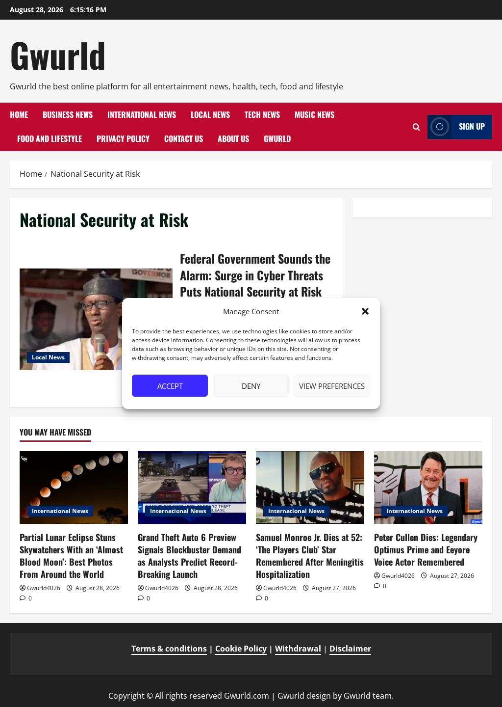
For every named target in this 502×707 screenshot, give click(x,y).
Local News (210, 114)
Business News (68, 114)
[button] (365, 311)
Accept (170, 386)
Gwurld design (304, 695)
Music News (314, 114)
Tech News (262, 114)
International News (141, 114)
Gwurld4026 (43, 588)
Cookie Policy (241, 648)
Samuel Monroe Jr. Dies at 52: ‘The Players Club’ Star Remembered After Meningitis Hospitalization (310, 556)
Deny (251, 386)
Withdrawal (298, 648)
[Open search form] (416, 126)
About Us (233, 138)
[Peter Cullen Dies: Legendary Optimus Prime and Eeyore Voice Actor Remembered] (428, 487)
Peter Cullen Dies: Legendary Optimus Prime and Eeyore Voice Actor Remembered (425, 549)
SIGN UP (472, 126)
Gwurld (58, 54)
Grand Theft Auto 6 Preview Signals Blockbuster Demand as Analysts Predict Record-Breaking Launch (189, 556)
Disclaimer (350, 648)
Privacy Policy (123, 138)
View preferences (332, 386)
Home (19, 114)
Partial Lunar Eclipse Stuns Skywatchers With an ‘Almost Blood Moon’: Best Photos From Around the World (71, 556)
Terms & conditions (169, 648)
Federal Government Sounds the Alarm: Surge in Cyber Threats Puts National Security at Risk (96, 319)
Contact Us (183, 138)
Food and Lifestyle (49, 138)
